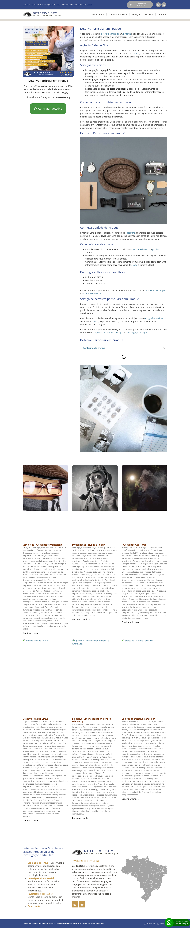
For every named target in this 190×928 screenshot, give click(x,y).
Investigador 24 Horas (134, 544)
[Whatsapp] (158, 4)
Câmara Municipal (92, 293)
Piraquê (127, 33)
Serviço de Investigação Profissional (43, 544)
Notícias (149, 14)
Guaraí (95, 321)
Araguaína (150, 318)
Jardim (136, 249)
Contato (162, 14)
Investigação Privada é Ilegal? (88, 544)
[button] (164, 348)
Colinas (159, 318)
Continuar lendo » (31, 633)
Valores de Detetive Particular (138, 718)
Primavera (145, 249)
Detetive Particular (118, 14)
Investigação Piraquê (137, 332)
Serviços (136, 14)
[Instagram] (163, 4)
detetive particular (110, 33)
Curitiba (135, 53)
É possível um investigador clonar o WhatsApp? (92, 720)
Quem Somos (97, 14)
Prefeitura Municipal (155, 290)
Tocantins (130, 232)
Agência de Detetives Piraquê (109, 332)
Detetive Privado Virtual (36, 718)
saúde (134, 265)
